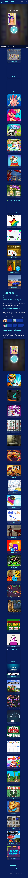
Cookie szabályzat (14, 865)
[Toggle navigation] (16, 2)
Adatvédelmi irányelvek (14, 868)
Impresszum (14, 871)
